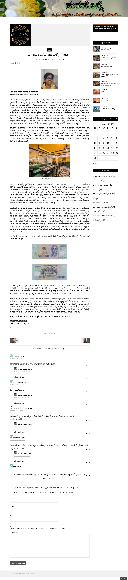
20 (108, 148)
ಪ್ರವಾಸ (49, 50)
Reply (88, 365)
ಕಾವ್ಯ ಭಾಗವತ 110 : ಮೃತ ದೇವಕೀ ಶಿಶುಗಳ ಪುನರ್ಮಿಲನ (109, 84)
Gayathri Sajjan (20, 408)
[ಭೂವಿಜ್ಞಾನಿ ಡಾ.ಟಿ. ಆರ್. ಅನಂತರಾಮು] (85, 340)
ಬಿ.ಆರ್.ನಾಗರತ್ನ (17, 356)
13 (108, 143)
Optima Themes (29, 573)
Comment (14, 533)
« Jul (95, 163)
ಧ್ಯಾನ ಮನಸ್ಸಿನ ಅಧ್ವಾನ (106, 66)
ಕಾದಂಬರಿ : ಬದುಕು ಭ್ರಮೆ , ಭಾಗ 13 (109, 58)
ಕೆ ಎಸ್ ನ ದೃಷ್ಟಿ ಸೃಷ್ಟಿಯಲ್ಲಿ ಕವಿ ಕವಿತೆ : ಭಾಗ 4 (109, 76)
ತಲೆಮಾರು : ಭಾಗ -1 (106, 49)
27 (108, 153)
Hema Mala (51, 59)
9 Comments (50, 333)
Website (12, 516)
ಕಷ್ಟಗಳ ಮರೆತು (104, 100)
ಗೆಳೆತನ (102, 92)
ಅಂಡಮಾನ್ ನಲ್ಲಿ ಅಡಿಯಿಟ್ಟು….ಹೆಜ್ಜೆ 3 (109, 110)
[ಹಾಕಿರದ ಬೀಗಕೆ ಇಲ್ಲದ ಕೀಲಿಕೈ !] (14, 340)
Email (12, 506)
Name (12, 497)
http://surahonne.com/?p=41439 (55, 316)
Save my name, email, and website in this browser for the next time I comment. (37, 528)
